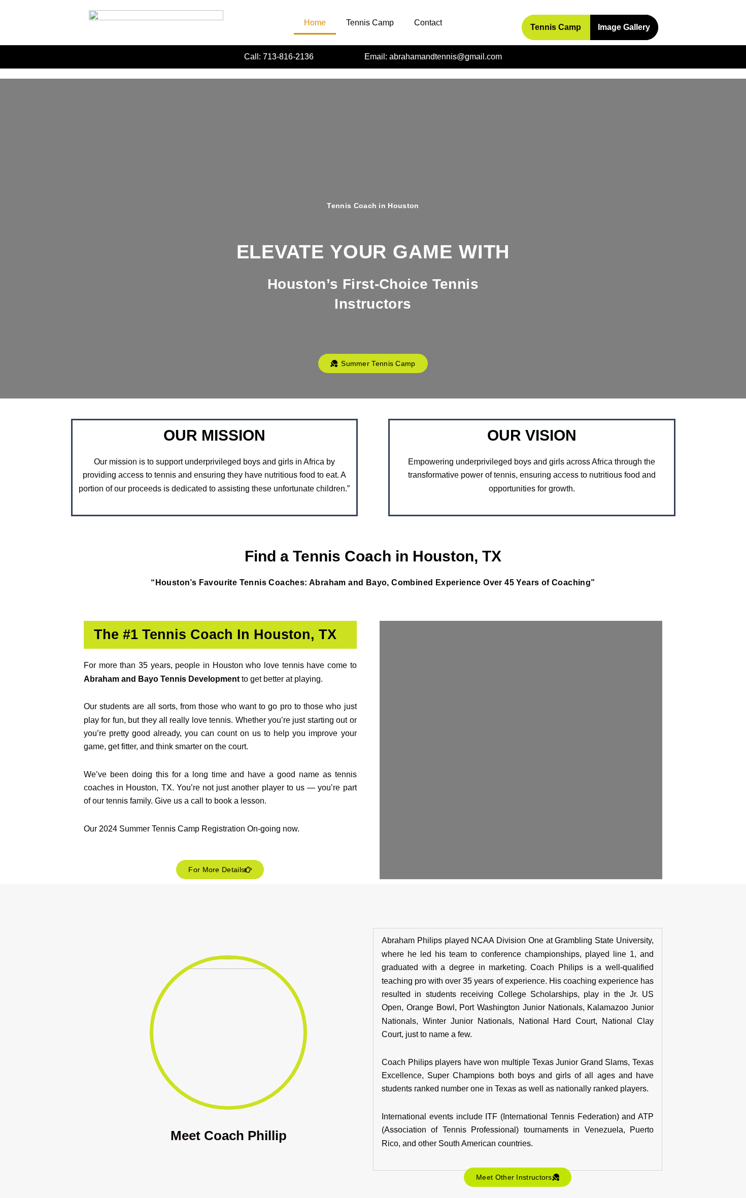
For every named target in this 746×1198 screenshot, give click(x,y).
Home (315, 22)
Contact (428, 22)
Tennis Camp (370, 22)
